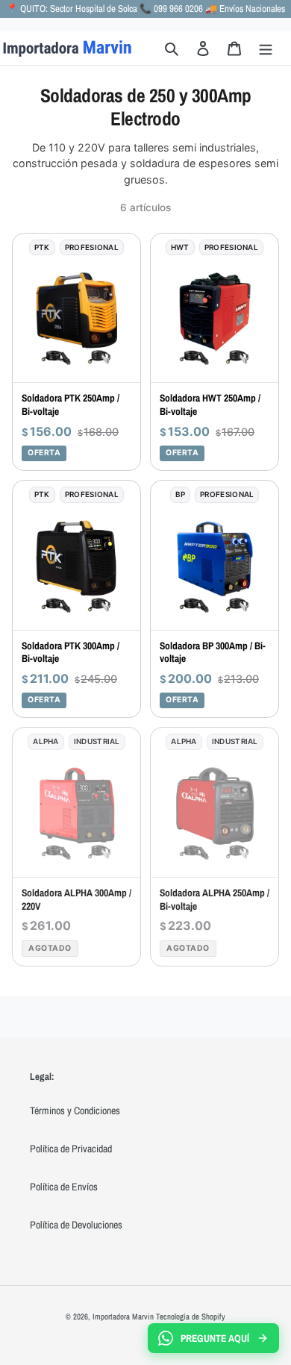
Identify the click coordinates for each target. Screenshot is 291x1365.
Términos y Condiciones (75, 1110)
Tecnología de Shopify (190, 1316)
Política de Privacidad (71, 1148)
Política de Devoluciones (76, 1224)
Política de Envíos (64, 1186)
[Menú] (265, 48)
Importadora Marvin (123, 1316)
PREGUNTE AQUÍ (215, 1338)
